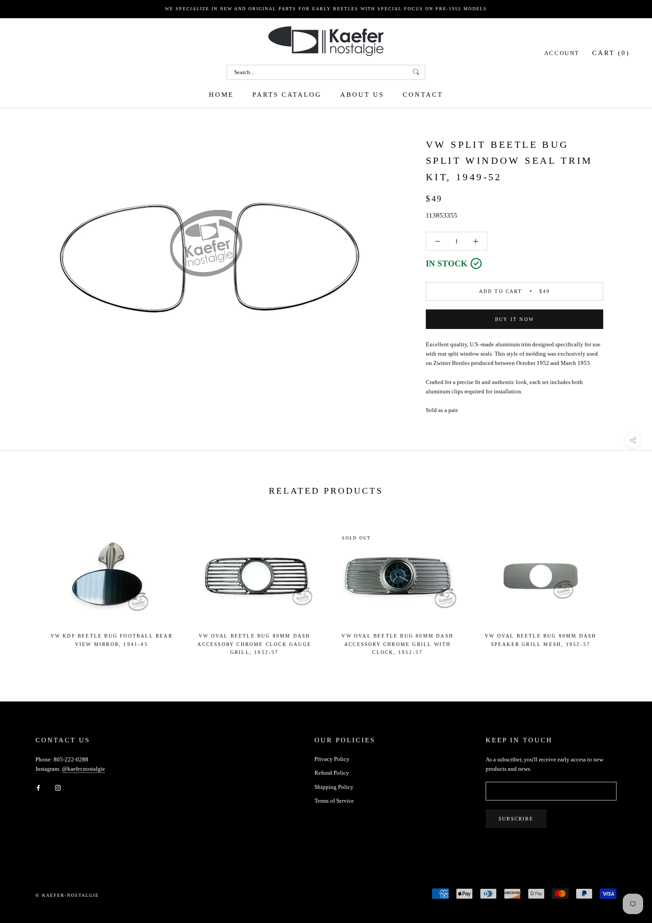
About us (362, 94)
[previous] (28, 588)
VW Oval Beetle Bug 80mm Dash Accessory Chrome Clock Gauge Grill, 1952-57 (254, 643)
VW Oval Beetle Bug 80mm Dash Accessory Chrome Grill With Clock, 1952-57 (397, 643)
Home (221, 94)
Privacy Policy (332, 759)
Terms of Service (334, 800)
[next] (624, 588)
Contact (423, 94)
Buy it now (514, 319)
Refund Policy (331, 772)
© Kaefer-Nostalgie (67, 895)
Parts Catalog (287, 94)
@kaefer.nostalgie (83, 768)
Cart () (611, 52)
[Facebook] (38, 787)
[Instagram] (58, 787)
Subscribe (516, 818)
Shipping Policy (333, 787)
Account (562, 52)
